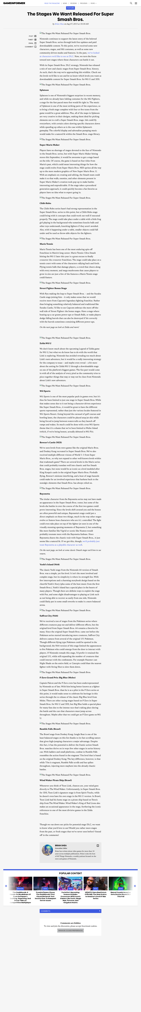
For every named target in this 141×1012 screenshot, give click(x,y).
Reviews (73, 3)
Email (98, 846)
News (65, 3)
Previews (83, 3)
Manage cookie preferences (70, 930)
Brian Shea (59, 24)
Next (135, 886)
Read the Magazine (52, 3)
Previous (6, 886)
